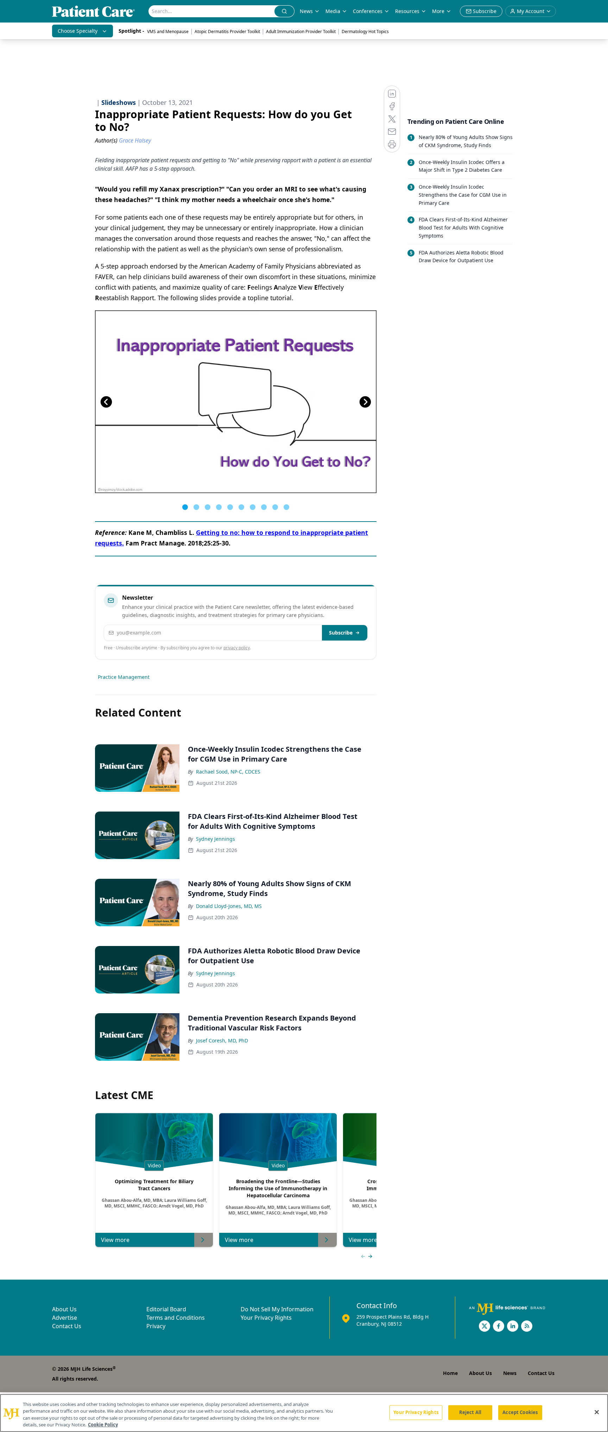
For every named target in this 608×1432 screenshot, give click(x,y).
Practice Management (124, 677)
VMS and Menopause (168, 31)
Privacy (155, 1326)
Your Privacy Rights (266, 1317)
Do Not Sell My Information (277, 1309)
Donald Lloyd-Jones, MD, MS (229, 906)
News (306, 11)
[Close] (596, 1412)
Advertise (64, 1317)
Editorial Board (166, 1309)
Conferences (367, 11)
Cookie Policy (103, 1424)
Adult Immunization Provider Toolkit (301, 31)
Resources (407, 11)
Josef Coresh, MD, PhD (222, 1040)
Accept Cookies (520, 1412)
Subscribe (341, 632)
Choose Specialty (77, 30)
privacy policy (236, 648)
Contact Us (66, 1326)
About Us (64, 1309)
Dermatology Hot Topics (365, 31)
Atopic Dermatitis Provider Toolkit (227, 31)
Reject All (470, 1412)
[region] (304, 1413)
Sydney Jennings (215, 838)
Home (450, 1373)
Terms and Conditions (175, 1317)
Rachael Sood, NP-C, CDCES (228, 771)
